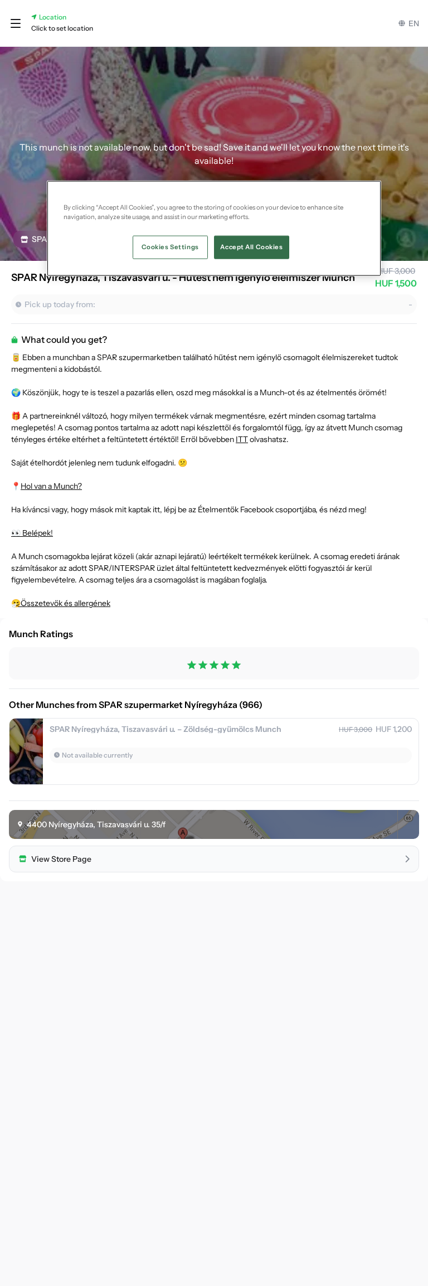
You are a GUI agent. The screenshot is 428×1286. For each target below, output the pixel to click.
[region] (214, 228)
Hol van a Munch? (51, 486)
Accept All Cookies (251, 247)
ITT (242, 439)
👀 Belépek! (32, 533)
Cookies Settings (170, 247)
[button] (15, 23)
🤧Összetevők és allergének (60, 603)
